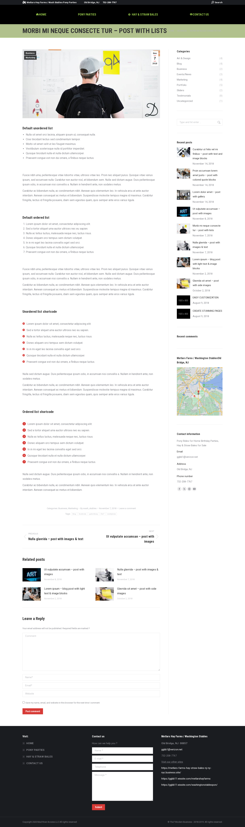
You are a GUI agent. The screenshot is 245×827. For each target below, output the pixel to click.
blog (74, 514)
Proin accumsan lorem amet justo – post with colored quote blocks (205, 175)
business (82, 514)
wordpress (111, 514)
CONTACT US (34, 763)
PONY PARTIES (35, 749)
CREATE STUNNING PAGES (207, 310)
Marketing (30, 58)
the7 (102, 514)
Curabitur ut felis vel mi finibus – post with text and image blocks (207, 154)
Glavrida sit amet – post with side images (136, 591)
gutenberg (93, 514)
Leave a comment (127, 508)
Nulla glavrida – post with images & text (137, 572)
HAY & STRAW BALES (39, 756)
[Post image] (31, 574)
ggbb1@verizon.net (171, 749)
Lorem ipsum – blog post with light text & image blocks (64, 591)
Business (30, 53)
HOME (30, 743)
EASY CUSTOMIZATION (205, 297)
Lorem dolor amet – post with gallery (206, 194)
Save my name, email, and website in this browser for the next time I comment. (63, 702)
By (88, 508)
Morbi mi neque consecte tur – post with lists (206, 228)
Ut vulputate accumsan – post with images (64, 572)
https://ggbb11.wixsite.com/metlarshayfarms (185, 778)
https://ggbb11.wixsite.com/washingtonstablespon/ (189, 784)
